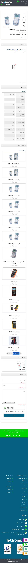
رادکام (14, 561)
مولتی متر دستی (15, 50)
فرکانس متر (21, 129)
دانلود (23, 369)
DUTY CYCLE (20, 139)
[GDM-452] (12, 19)
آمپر (23, 104)
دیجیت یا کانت (21, 95)
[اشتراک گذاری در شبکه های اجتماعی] (24, 22)
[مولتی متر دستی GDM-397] (14, 236)
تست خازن (21, 122)
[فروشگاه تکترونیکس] (7, 2)
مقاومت (22, 119)
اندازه (23, 364)
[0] (11, 166)
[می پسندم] (24, 17)
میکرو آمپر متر (20, 136)
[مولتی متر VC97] (14, 273)
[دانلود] (20, 369)
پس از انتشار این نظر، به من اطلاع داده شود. (14, 411)
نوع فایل (24, 366)
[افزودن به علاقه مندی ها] (24, 14)
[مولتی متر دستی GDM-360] (14, 220)
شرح (24, 362)
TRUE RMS (21, 108)
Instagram (25, 540)
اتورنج (22, 126)
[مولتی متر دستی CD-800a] (14, 340)
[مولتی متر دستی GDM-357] (14, 172)
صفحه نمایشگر (22, 100)
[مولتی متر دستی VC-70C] (14, 324)
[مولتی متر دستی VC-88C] (14, 291)
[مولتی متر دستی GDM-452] (14, 204)
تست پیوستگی (21, 115)
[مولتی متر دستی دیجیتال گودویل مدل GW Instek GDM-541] (14, 253)
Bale (25, 549)
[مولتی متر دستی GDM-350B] (14, 156)
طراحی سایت (18, 561)
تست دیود (21, 111)
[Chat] (25, 553)
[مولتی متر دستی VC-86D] (14, 308)
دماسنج (22, 132)
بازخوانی (5, 407)
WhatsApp (25, 544)
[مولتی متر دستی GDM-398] (14, 188)
